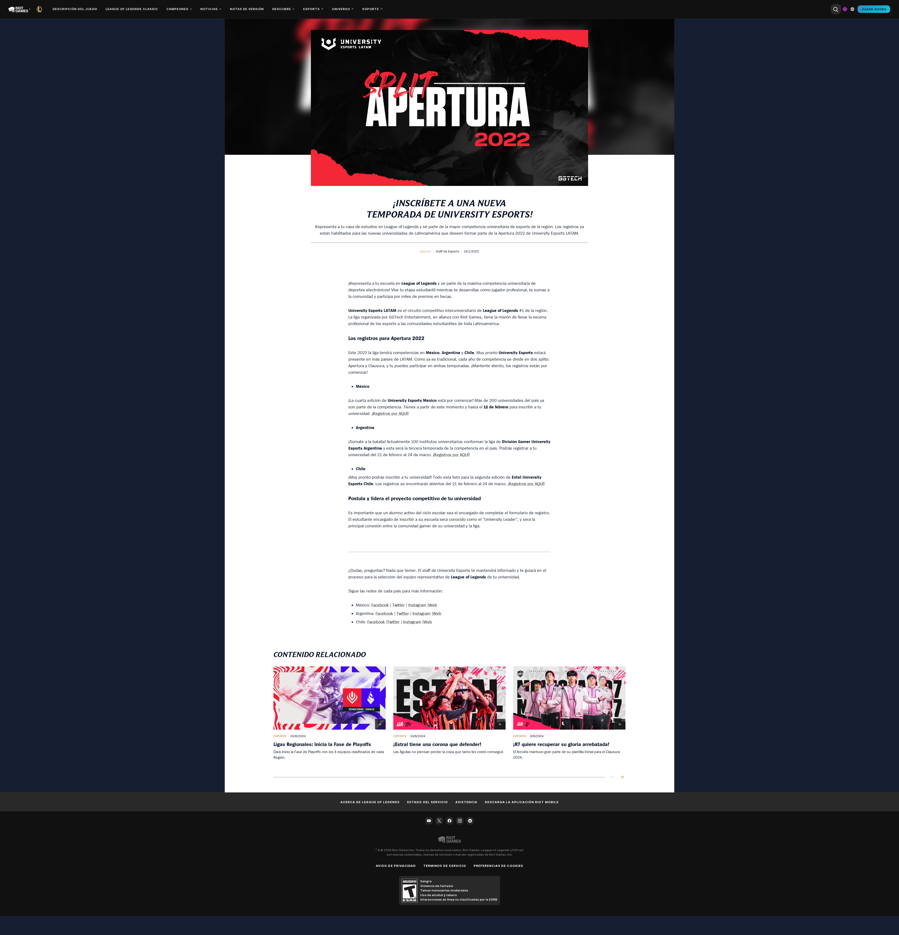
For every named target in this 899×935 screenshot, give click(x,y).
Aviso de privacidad (396, 866)
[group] (449, 716)
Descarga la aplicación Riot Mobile (521, 802)
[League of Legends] (40, 9)
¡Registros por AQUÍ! (390, 413)
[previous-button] (612, 777)
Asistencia (466, 802)
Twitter (398, 604)
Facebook (380, 604)
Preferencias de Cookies (498, 866)
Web (433, 604)
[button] (425, 251)
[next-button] (622, 777)
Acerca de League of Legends (370, 802)
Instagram (417, 604)
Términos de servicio (444, 866)
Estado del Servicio (427, 802)
